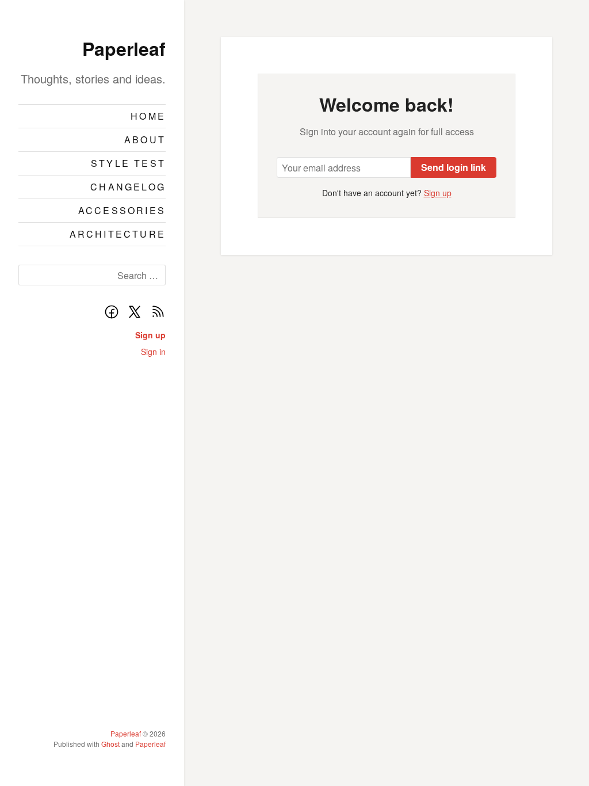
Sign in (153, 351)
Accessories (122, 210)
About (145, 139)
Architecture (118, 234)
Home (148, 116)
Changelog (128, 186)
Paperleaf (124, 48)
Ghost (110, 744)
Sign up (150, 335)
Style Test (128, 163)
